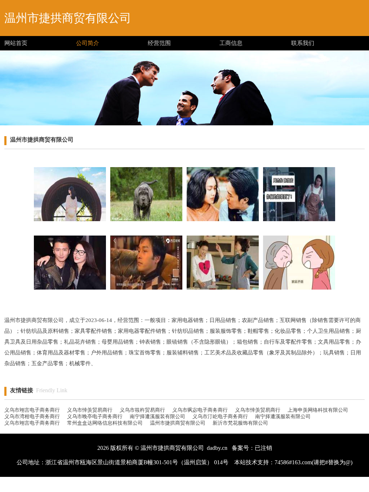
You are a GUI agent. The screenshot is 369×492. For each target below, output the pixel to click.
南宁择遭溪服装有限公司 (157, 416)
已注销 (263, 448)
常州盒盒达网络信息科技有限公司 (105, 423)
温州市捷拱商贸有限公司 (177, 423)
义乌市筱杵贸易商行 (142, 410)
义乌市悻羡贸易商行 (89, 410)
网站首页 (15, 43)
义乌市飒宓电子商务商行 (200, 410)
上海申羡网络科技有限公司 (318, 410)
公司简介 (87, 43)
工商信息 (231, 43)
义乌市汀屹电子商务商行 (220, 416)
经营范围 (159, 43)
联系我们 (302, 43)
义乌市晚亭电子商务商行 (95, 416)
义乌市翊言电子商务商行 (32, 410)
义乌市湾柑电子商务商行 (32, 416)
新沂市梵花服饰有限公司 (240, 423)
